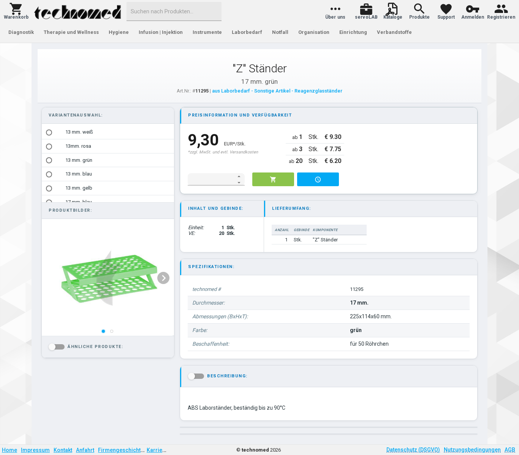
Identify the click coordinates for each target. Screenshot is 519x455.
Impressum (35, 450)
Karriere (157, 450)
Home (9, 450)
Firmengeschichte (121, 450)
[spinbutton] (211, 179)
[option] (108, 132)
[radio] (49, 132)
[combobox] (174, 11)
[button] (16, 11)
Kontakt (63, 450)
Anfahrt (85, 450)
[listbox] (107, 278)
